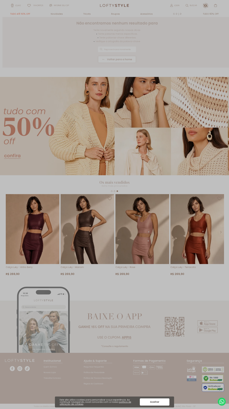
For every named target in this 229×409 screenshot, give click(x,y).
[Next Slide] (221, 232)
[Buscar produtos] (101, 49)
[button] (191, 5)
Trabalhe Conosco (52, 378)
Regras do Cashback (93, 383)
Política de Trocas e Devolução (98, 378)
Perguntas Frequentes (94, 366)
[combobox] (117, 49)
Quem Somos (50, 366)
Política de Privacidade (94, 372)
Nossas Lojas (50, 372)
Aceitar (154, 402)
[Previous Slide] (8, 232)
